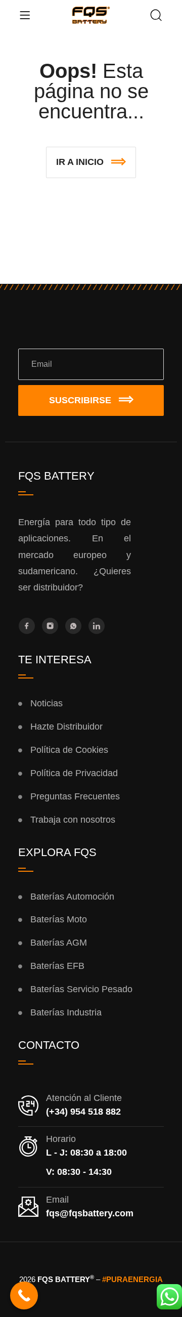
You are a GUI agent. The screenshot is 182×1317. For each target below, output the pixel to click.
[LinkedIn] (96, 626)
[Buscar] (156, 16)
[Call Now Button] (24, 1295)
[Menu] (25, 15)
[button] (91, 162)
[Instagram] (50, 626)
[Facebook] (26, 626)
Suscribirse (80, 400)
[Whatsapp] (73, 626)
